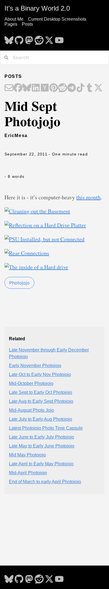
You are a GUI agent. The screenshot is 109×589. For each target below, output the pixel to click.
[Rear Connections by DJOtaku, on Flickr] (26, 253)
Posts (27, 24)
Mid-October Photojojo (31, 383)
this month (88, 197)
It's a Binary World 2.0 (37, 8)
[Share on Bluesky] (26, 88)
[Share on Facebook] (17, 88)
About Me (13, 19)
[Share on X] (98, 88)
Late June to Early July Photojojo (41, 437)
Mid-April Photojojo (28, 472)
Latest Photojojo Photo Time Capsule (46, 428)
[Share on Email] (8, 88)
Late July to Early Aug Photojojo (40, 419)
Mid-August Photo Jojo (31, 410)
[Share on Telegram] (71, 88)
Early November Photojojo (35, 365)
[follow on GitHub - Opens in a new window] (19, 38)
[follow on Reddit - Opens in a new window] (39, 38)
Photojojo (19, 283)
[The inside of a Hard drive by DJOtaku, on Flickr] (36, 267)
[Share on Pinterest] (53, 88)
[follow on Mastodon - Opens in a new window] (29, 38)
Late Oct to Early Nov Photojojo (40, 374)
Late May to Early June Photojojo (41, 446)
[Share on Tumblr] (89, 88)
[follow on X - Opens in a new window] (49, 38)
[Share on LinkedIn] (35, 88)
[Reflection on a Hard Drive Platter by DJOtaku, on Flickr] (45, 225)
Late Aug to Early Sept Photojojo (41, 401)
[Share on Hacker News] (44, 88)
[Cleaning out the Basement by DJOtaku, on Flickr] (37, 211)
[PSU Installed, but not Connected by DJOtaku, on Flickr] (44, 239)
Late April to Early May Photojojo (41, 463)
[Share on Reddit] (62, 88)
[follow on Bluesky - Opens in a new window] (8, 38)
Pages (10, 24)
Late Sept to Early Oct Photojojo (40, 392)
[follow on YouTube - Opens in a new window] (59, 38)
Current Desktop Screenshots (57, 19)
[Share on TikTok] (80, 88)
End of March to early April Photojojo (45, 481)
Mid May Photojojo (27, 454)
